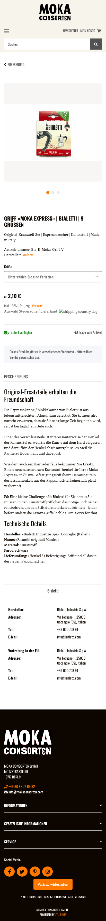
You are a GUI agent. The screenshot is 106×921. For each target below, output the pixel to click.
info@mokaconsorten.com (25, 791)
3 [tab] (58, 192)
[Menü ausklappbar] (6, 31)
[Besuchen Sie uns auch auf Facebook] (9, 872)
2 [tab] (53, 192)
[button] (53, 805)
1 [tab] (47, 192)
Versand (37, 305)
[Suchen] (96, 44)
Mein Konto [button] (87, 30)
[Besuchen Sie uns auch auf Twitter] (22, 872)
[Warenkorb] (99, 30)
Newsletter (70, 30)
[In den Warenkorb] (12, 80)
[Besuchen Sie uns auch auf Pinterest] (35, 872)
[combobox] (53, 276)
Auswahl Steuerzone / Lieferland (31, 311)
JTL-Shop (60, 914)
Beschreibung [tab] (16, 376)
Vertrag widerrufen (53, 884)
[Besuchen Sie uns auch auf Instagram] (47, 872)
